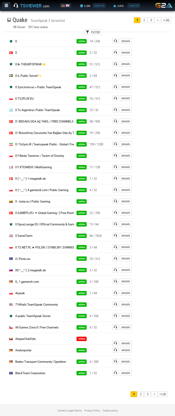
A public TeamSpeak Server (33, 316)
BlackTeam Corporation (30, 373)
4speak (20, 293)
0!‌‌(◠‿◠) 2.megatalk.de (30, 270)
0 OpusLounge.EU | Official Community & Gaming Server (51, 224)
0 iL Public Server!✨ (28, 76)
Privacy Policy (92, 410)
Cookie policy (110, 410)
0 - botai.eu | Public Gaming (32, 201)
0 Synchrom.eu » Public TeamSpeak (38, 87)
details (125, 41)
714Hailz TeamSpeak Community (36, 304)
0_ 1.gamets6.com (27, 282)
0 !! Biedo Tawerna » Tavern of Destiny (39, 156)
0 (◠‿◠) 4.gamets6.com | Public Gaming (41, 190)
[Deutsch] (64, 6)
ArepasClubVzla (25, 339)
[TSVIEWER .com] (16, 5)
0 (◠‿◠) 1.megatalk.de (30, 178)
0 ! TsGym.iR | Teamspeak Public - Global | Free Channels (51, 144)
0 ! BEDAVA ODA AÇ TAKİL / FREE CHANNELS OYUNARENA (53, 121)
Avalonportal (23, 350)
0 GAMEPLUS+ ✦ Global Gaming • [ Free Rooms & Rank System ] (56, 213)
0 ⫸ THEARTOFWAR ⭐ (30, 64)
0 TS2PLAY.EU (24, 98)
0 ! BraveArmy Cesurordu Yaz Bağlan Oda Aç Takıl (47, 133)
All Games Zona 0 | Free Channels (37, 327)
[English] (68, 6)
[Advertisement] (157, 106)
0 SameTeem (23, 236)
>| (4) (166, 20)
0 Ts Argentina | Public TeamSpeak (37, 110)
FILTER (95, 32)
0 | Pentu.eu (22, 259)
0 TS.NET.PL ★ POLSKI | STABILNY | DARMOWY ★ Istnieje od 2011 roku (62, 247)
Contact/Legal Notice (69, 410)
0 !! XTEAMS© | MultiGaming (33, 167)
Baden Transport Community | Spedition (40, 362)
